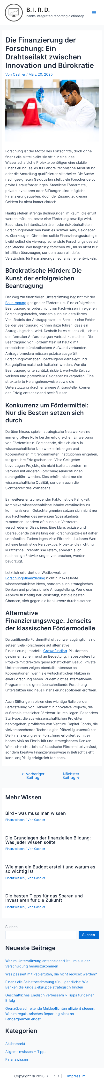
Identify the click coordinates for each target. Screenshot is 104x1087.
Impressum (76, 1076)
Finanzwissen (14, 820)
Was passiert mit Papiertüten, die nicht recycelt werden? (51, 974)
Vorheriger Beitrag (33, 776)
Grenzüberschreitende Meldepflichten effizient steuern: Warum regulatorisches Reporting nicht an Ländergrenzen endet (50, 1013)
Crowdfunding (55, 651)
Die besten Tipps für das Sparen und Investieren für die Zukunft (44, 898)
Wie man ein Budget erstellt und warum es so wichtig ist (50, 869)
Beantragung (15, 303)
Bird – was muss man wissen (35, 813)
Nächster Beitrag (71, 776)
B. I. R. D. (38, 9)
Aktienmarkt (15, 1044)
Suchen (11, 927)
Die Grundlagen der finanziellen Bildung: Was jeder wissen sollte (48, 840)
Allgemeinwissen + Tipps (25, 1052)
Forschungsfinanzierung (25, 578)
